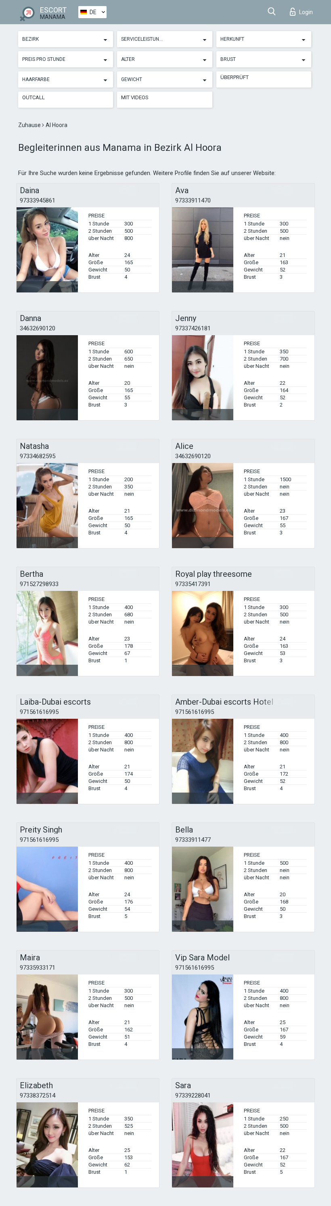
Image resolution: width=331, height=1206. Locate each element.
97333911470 (193, 200)
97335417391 (193, 584)
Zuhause (30, 125)
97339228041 (193, 1095)
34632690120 (37, 328)
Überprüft (234, 77)
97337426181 (193, 328)
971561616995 (39, 712)
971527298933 (39, 584)
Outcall (33, 97)
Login (306, 12)
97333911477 (193, 839)
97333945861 (37, 200)
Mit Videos (135, 97)
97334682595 (37, 456)
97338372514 (37, 1095)
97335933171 (37, 967)
